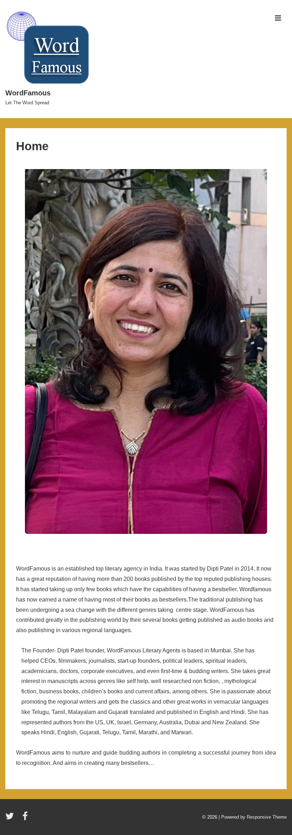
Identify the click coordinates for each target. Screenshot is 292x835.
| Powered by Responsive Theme (253, 817)
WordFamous (28, 93)
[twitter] (11, 818)
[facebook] (26, 818)
